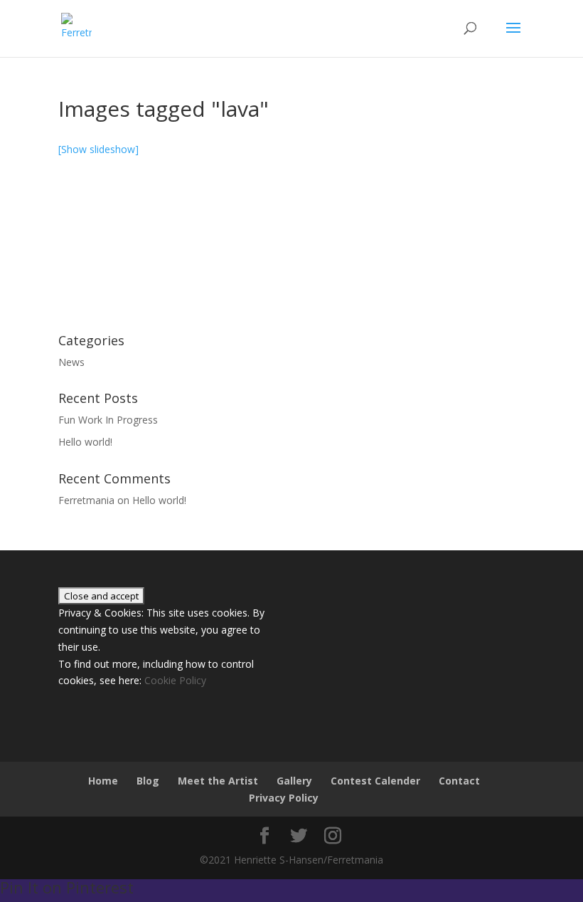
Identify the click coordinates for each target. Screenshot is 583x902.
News (71, 362)
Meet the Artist (218, 780)
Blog (148, 780)
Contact (459, 780)
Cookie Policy (175, 680)
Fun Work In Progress (108, 419)
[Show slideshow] (98, 149)
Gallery (294, 780)
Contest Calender (375, 780)
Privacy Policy (284, 797)
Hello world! (85, 442)
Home (103, 780)
